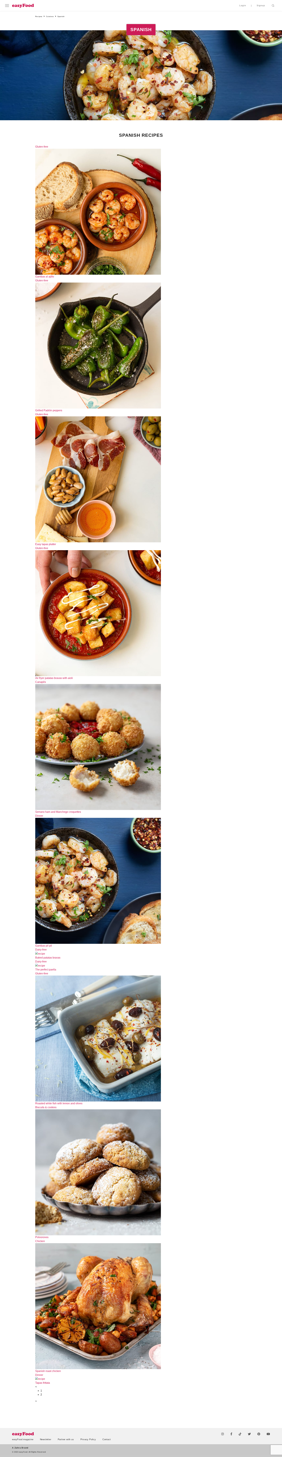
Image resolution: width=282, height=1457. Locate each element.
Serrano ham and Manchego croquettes (58, 811)
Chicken (40, 1241)
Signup (261, 5)
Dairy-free (41, 949)
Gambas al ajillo (44, 276)
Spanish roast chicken (48, 1371)
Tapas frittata (42, 1382)
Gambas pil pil (43, 945)
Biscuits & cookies (45, 1107)
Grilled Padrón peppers (48, 410)
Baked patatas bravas (47, 957)
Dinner (39, 815)
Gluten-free (41, 146)
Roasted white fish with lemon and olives (58, 1103)
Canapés (40, 682)
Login (242, 5)
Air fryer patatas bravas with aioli (54, 678)
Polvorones (41, 1237)
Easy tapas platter (45, 544)
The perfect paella (45, 969)
